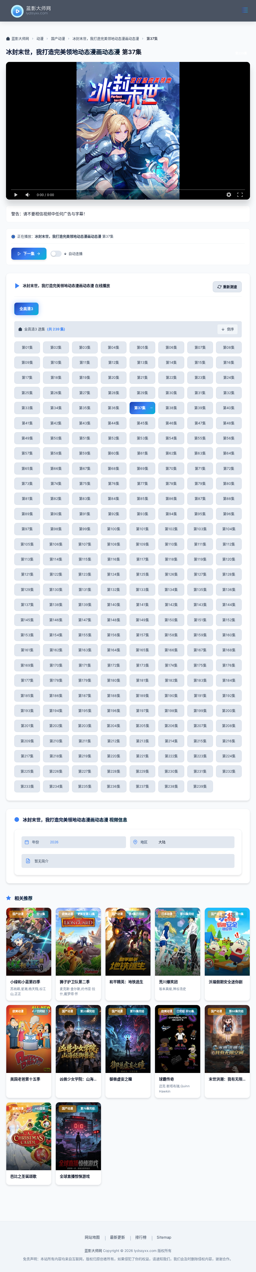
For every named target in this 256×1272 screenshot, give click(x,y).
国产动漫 (58, 38)
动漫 (40, 38)
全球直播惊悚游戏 (75, 1176)
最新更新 (117, 1237)
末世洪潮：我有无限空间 (229, 1079)
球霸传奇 (166, 1079)
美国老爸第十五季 (25, 1079)
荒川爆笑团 (168, 981)
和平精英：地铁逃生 (126, 981)
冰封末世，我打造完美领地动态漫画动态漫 (105, 38)
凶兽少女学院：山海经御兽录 (84, 1079)
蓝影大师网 (20, 39)
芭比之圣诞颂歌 (23, 1176)
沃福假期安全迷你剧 (225, 981)
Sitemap (164, 1237)
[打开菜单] (245, 10)
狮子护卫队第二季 (75, 981)
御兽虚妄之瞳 (121, 1079)
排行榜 (140, 1237)
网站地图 (92, 1237)
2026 (54, 842)
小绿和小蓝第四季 (25, 981)
